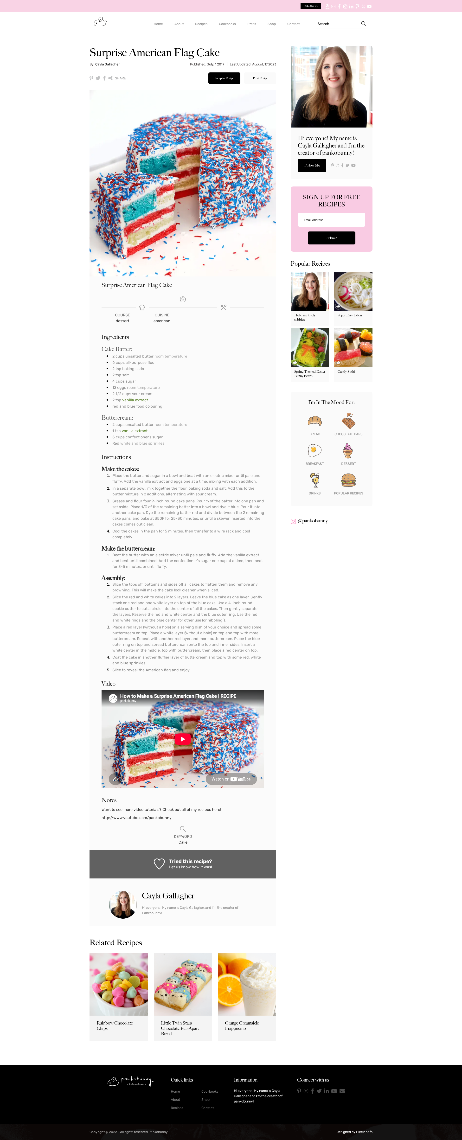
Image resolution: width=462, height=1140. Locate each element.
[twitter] (319, 1091)
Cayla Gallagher (107, 64)
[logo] (131, 1081)
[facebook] (312, 1091)
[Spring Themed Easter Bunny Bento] (310, 347)
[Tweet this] (98, 78)
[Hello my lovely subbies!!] (310, 291)
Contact (207, 1108)
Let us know (180, 867)
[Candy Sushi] (353, 347)
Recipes (177, 1108)
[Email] (342, 1091)
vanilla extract (135, 400)
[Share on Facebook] (104, 78)
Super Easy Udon (350, 315)
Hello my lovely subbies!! (304, 317)
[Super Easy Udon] (353, 291)
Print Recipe (260, 78)
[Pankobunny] (100, 21)
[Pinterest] (299, 1091)
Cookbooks (209, 1091)
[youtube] (334, 1091)
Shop (205, 1100)
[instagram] (306, 1091)
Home (175, 1091)
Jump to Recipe (224, 78)
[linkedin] (326, 1091)
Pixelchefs (364, 1132)
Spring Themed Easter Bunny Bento (309, 373)
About (175, 1100)
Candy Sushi (346, 371)
